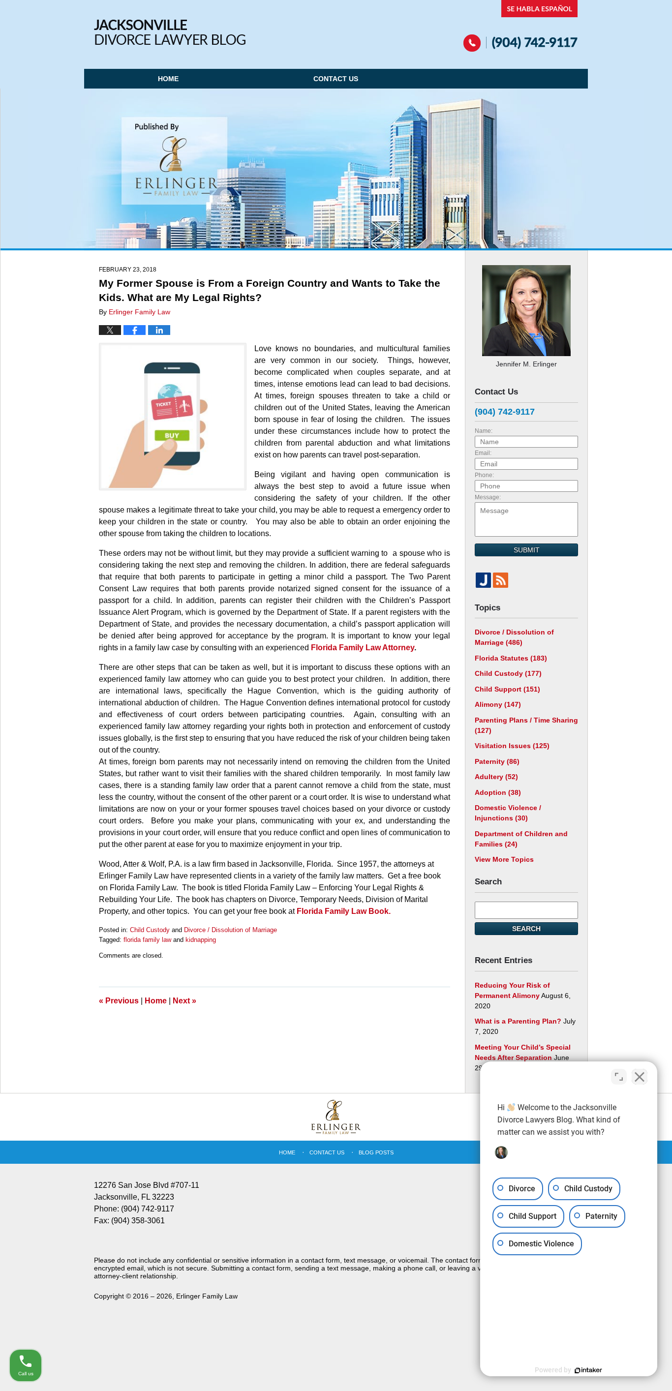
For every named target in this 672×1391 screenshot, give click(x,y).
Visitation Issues (512, 746)
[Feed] (500, 580)
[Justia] (483, 580)
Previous (119, 1001)
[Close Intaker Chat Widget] (639, 1077)
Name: (483, 430)
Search (526, 929)
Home (168, 79)
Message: (488, 497)
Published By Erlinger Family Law (520, 26)
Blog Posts (376, 1152)
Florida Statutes (511, 658)
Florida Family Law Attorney (362, 647)
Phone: (484, 475)
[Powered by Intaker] (588, 1370)
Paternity (497, 761)
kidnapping (200, 939)
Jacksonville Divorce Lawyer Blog (169, 32)
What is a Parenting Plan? (518, 1021)
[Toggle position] (619, 1077)
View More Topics (504, 859)
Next (184, 1001)
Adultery (496, 777)
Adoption (498, 792)
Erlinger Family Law (207, 1296)
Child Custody (150, 930)
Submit (527, 550)
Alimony (498, 704)
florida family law (147, 939)
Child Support (507, 689)
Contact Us (335, 79)
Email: (483, 453)
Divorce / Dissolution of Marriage (230, 930)
